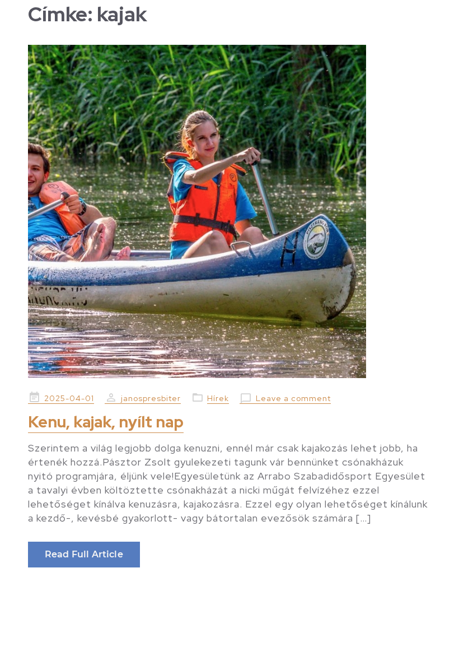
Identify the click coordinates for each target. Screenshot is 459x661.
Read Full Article (84, 554)
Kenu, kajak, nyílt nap (106, 421)
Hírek (218, 398)
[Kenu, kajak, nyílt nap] (229, 211)
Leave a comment (293, 398)
